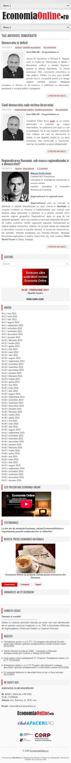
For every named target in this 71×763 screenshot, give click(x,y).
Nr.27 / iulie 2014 (10, 391)
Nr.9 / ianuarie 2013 (11, 337)
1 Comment (42, 168)
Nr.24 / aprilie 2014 (10, 382)
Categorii (25, 584)
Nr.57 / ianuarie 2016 (11, 480)
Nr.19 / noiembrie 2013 (12, 367)
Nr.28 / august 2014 (11, 394)
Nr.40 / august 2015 (11, 429)
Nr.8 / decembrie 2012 (12, 334)
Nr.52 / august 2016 (11, 465)
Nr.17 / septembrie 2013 (13, 361)
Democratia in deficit (15, 42)
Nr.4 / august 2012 (10, 322)
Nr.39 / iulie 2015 (10, 426)
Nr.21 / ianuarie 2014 (11, 373)
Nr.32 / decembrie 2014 (13, 406)
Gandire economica (31, 47)
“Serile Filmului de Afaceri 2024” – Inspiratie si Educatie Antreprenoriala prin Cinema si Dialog (30, 652)
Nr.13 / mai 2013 (9, 349)
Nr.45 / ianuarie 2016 (11, 444)
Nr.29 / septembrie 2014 (13, 397)
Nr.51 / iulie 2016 (10, 462)
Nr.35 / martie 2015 (11, 415)
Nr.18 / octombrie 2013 (12, 364)
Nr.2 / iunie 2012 (9, 316)
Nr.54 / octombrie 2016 (12, 471)
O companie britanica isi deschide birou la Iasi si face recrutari (33, 672)
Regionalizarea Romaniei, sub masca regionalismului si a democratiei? (35, 162)
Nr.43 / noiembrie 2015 (12, 438)
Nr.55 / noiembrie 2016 (12, 474)
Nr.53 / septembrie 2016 (13, 468)
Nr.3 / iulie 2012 (9, 319)
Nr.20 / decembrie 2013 (13, 370)
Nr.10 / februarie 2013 (12, 340)
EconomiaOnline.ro (39, 751)
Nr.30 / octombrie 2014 (12, 400)
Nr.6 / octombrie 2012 (12, 328)
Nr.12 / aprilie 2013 (10, 346)
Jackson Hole (40, 760)
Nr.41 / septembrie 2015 (13, 432)
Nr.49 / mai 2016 (9, 456)
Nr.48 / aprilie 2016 (10, 453)
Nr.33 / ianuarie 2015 (11, 409)
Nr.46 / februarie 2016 (12, 447)
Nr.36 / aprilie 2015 (10, 418)
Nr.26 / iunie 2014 (10, 388)
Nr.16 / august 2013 (11, 358)
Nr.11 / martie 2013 (11, 343)
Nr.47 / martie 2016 (11, 450)
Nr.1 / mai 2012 (9, 313)
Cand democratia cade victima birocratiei (27, 104)
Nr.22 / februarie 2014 (12, 376)
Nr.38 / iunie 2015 (10, 423)
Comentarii (9, 584)
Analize (18, 47)
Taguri (38, 584)
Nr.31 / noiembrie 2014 (12, 403)
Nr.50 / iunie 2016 (10, 459)
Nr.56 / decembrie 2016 (13, 477)
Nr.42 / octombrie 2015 (12, 435)
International (28, 168)
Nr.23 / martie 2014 (11, 379)
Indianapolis (54, 758)
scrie (52, 121)
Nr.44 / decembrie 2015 (13, 441)
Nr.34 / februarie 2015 (12, 412)
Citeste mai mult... (57, 96)
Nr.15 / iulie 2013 (10, 355)
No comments (50, 47)
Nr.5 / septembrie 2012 (12, 325)
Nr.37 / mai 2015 (9, 420)
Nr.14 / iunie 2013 (10, 352)
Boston (37, 758)
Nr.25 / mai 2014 (9, 385)
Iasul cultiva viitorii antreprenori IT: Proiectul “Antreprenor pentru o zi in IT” (36, 659)
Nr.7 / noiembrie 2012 (12, 331)
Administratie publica (24, 109)
